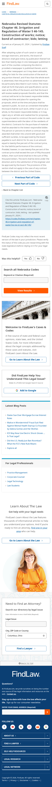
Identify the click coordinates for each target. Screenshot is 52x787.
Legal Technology (15, 481)
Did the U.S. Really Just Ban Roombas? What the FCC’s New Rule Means (24, 442)
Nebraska (13, 12)
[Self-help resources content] (47, 751)
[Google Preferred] (46, 727)
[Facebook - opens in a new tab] (4, 727)
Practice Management (17, 472)
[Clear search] (43, 635)
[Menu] (3, 3)
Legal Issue (11, 619)
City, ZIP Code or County (17, 630)
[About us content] (47, 735)
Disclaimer (24, 780)
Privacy (13, 780)
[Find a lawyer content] (47, 743)
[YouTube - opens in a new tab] (12, 727)
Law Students (13, 485)
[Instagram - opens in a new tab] (29, 727)
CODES (4, 12)
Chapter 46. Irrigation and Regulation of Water (19, 14)
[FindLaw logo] (14, 4)
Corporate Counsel (16, 477)
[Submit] (47, 712)
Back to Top (27, 663)
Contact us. (11, 694)
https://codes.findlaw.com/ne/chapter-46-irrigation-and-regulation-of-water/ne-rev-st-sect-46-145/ (23, 221)
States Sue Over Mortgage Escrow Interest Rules (26, 417)
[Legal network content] (47, 767)
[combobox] (26, 624)
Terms (4, 780)
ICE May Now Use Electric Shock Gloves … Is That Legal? (26, 435)
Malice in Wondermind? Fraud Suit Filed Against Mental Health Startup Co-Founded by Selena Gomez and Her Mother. (26, 425)
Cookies (35, 780)
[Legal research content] (47, 759)
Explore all (12, 448)
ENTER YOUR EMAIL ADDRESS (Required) (19, 707)
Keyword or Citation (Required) (18, 275)
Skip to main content (26, 2)
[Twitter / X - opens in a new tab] (21, 727)
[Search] (47, 3)
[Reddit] (37, 727)
